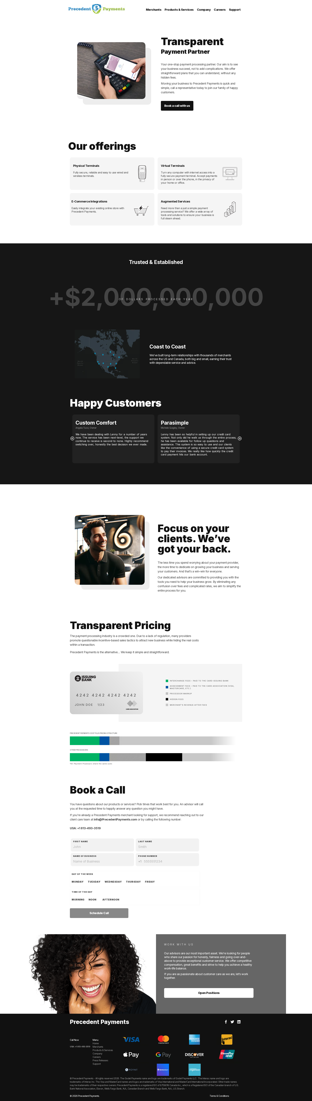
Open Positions (209, 993)
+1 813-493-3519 (89, 828)
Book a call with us (177, 105)
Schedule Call (99, 913)
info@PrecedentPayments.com (115, 819)
